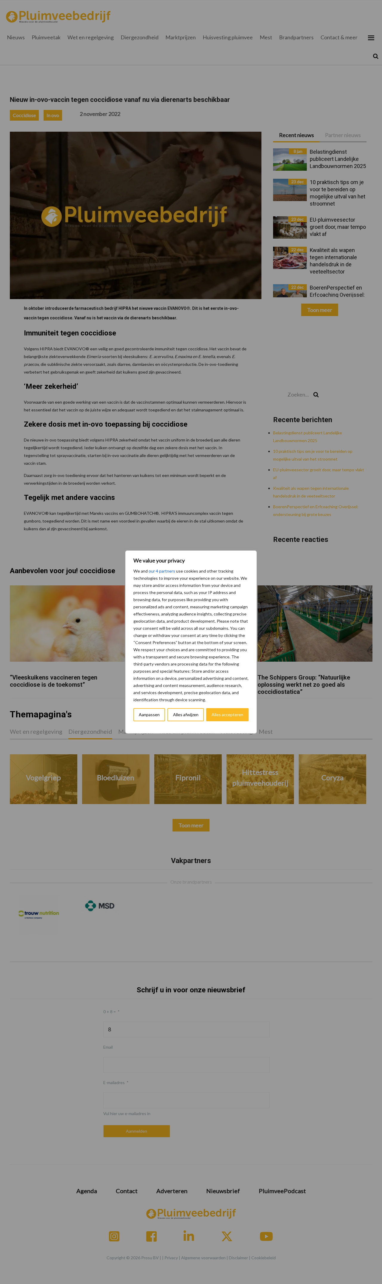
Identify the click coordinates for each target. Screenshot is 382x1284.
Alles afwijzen (185, 714)
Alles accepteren (227, 714)
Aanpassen (149, 714)
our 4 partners (162, 570)
